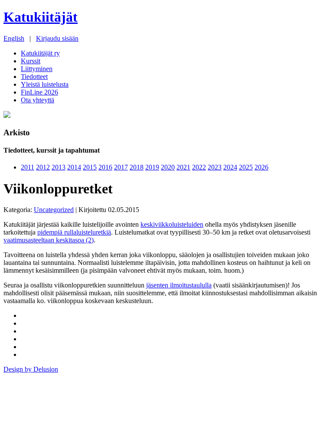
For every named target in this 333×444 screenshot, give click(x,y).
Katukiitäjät (40, 17)
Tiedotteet (34, 76)
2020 (168, 167)
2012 (43, 167)
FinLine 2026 (39, 92)
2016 (105, 167)
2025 (246, 167)
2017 (121, 167)
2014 (74, 167)
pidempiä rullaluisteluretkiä (74, 232)
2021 (183, 167)
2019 (152, 167)
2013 (58, 167)
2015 (90, 167)
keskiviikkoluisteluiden (171, 224)
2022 (199, 167)
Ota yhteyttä (37, 100)
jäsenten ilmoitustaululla (179, 285)
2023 (215, 167)
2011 (27, 167)
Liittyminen (36, 68)
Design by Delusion (30, 369)
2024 (230, 167)
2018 (137, 167)
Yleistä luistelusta (45, 84)
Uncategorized (54, 209)
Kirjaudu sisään (57, 38)
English (13, 38)
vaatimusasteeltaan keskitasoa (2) (48, 240)
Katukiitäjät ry (40, 53)
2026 (261, 167)
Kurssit (30, 61)
